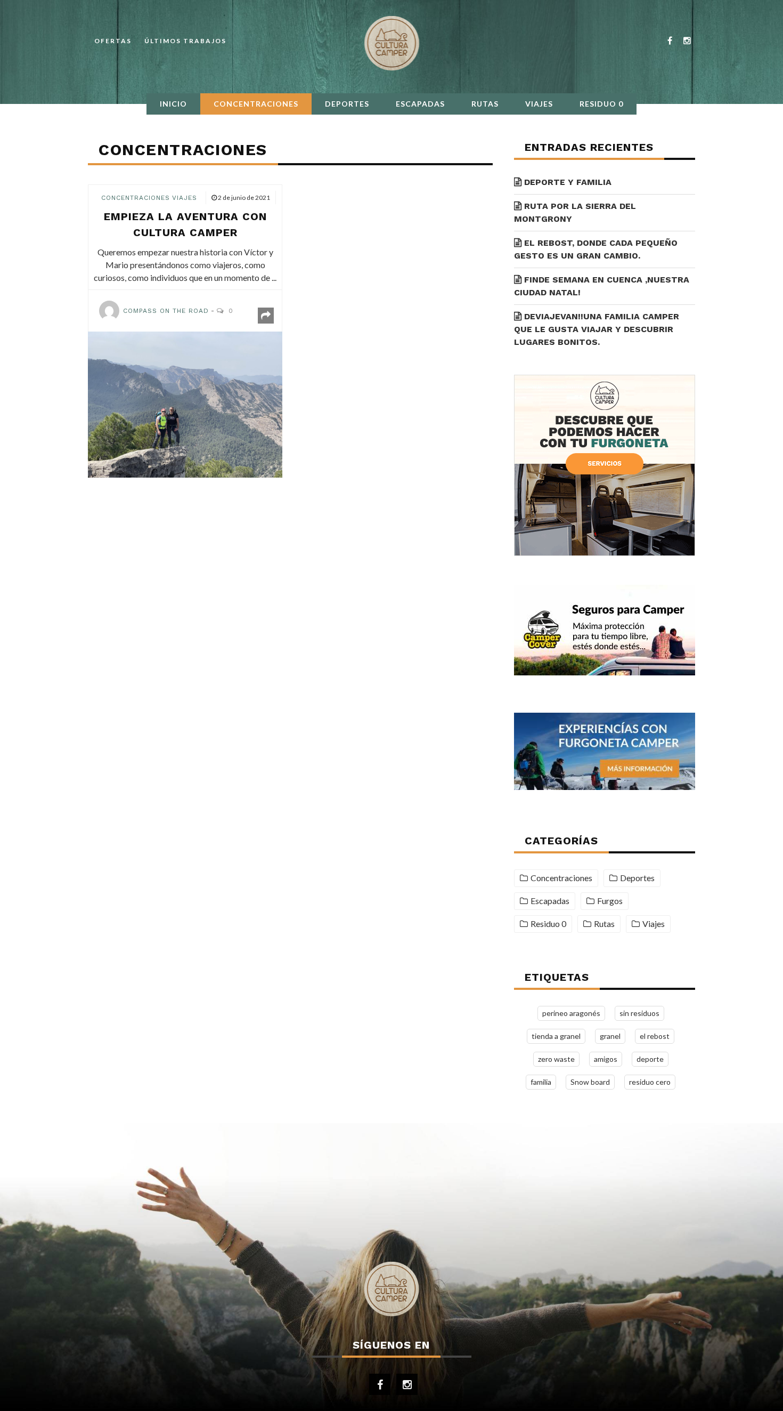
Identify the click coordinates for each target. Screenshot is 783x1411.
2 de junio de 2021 (244, 197)
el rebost (655, 1036)
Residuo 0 (601, 103)
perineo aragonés (571, 1013)
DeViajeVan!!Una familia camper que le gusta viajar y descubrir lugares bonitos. (596, 329)
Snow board (590, 1081)
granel (610, 1036)
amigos (605, 1058)
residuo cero (650, 1081)
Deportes (347, 103)
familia (541, 1081)
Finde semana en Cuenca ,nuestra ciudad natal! (601, 286)
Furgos (610, 901)
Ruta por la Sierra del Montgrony (575, 212)
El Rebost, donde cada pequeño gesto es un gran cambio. (596, 249)
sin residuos (639, 1013)
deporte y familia (567, 182)
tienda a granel (556, 1036)
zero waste (556, 1058)
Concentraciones (256, 103)
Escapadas (420, 103)
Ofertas (113, 41)
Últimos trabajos (185, 41)
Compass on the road (166, 311)
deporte (650, 1058)
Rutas (485, 103)
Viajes (539, 103)
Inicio (173, 103)
